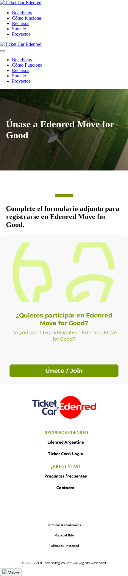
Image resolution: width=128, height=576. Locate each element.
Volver (13, 573)
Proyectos (21, 34)
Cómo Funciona (27, 65)
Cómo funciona (26, 18)
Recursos (20, 23)
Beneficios (22, 12)
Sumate (19, 28)
